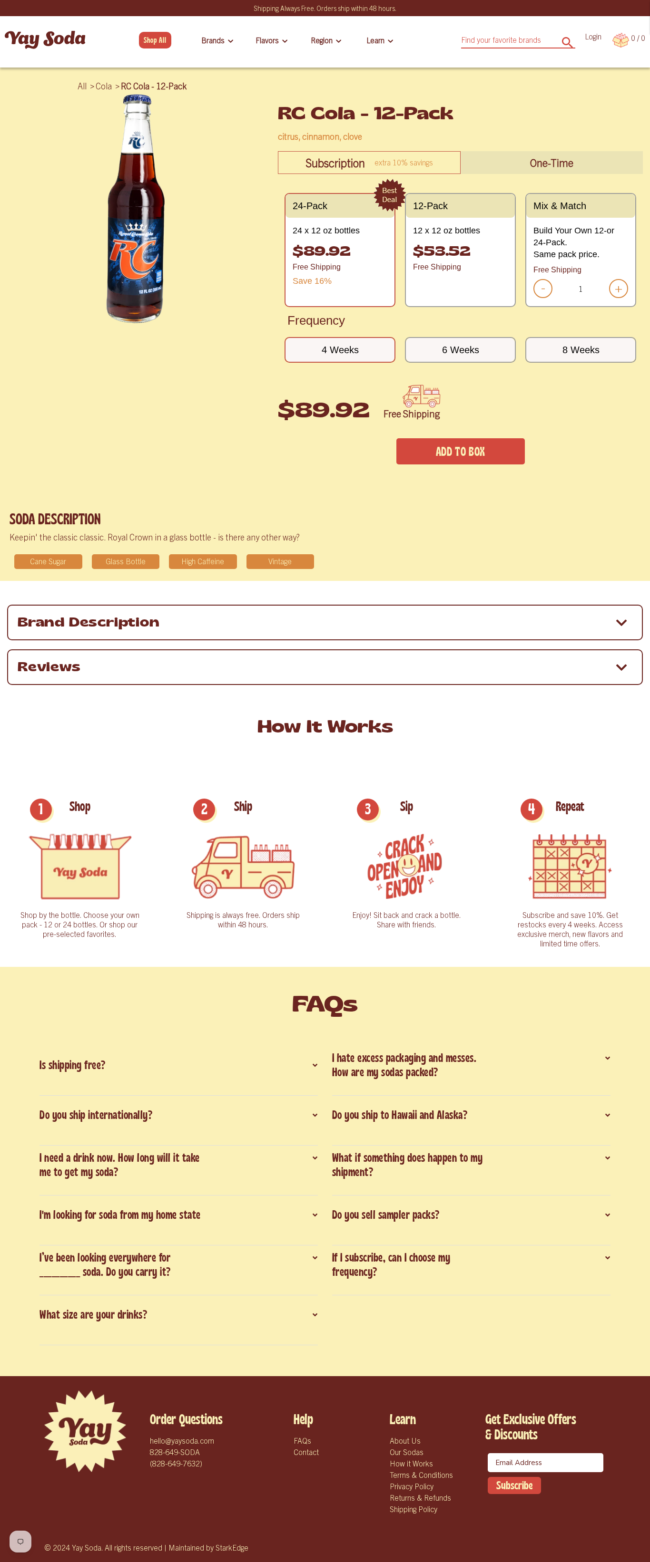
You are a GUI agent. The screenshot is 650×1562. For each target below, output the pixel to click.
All (82, 85)
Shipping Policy (413, 1509)
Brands (213, 40)
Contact (306, 1451)
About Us (405, 1440)
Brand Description (89, 622)
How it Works (411, 1463)
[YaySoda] (45, 40)
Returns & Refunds (420, 1497)
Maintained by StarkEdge (208, 1547)
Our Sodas (406, 1451)
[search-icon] (567, 39)
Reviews (49, 667)
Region (322, 40)
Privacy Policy (411, 1486)
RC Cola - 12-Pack (154, 85)
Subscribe (514, 1485)
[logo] (85, 1431)
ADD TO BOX (460, 451)
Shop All (155, 40)
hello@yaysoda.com (182, 1440)
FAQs (302, 1440)
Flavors (267, 40)
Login (593, 36)
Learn (375, 40)
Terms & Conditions (421, 1474)
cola (104, 85)
